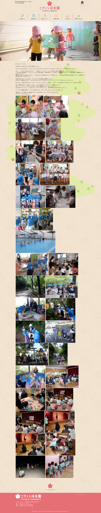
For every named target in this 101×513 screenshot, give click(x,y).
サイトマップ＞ (81, 494)
